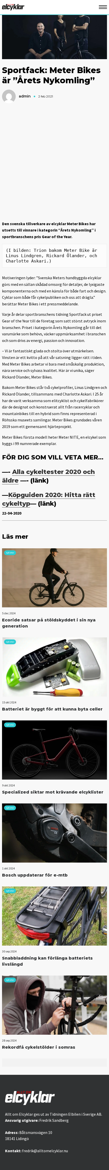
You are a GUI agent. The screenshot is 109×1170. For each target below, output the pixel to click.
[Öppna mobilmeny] (103, 7)
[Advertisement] (54, 162)
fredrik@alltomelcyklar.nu (45, 1150)
